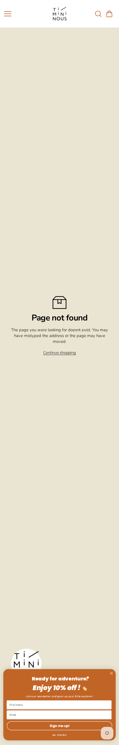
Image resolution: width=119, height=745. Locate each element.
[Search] (98, 13)
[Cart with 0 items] (109, 13)
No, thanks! (59, 735)
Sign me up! (60, 725)
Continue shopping (59, 352)
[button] (109, 13)
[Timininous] (59, 14)
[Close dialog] (111, 673)
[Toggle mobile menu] (25, 14)
